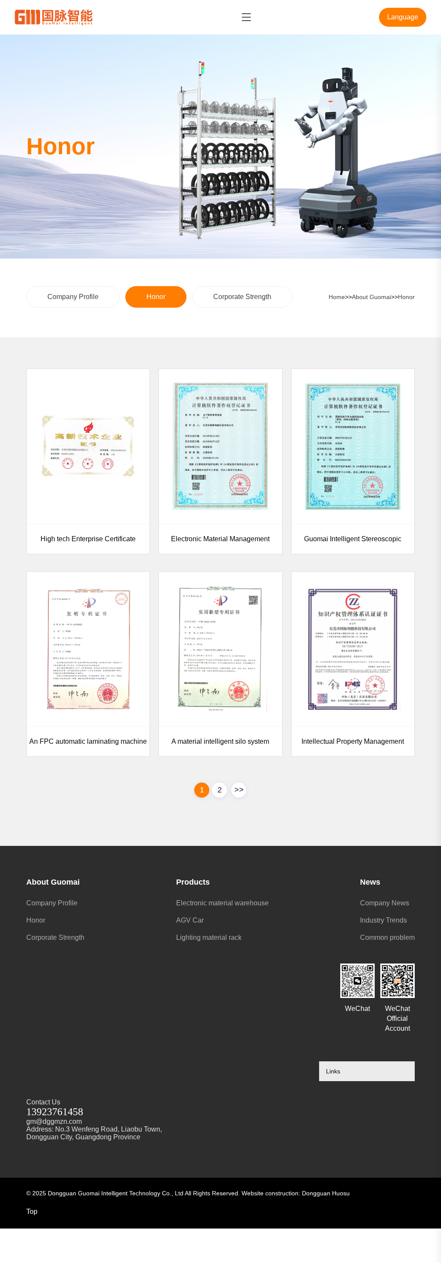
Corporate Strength (242, 296)
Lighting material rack (209, 937)
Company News (384, 903)
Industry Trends (383, 920)
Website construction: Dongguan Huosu (296, 1193)
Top (31, 1211)
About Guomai (371, 296)
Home (337, 296)
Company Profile (73, 296)
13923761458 (54, 1111)
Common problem (387, 937)
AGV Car (190, 920)
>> (239, 790)
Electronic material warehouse (222, 903)
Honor (155, 296)
